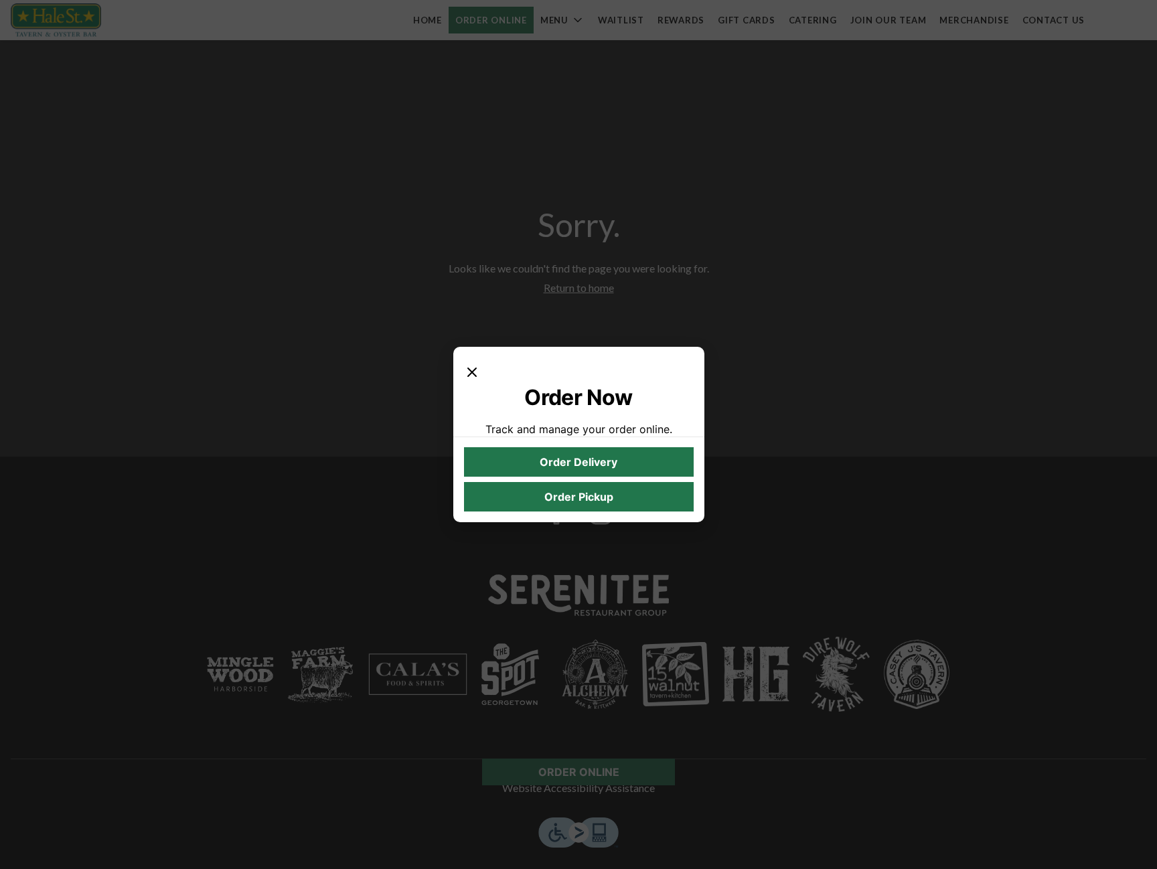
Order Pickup (578, 496)
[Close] (472, 371)
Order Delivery (578, 462)
